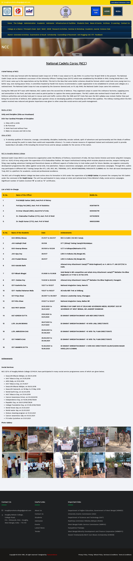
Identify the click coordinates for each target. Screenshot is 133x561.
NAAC (44, 29)
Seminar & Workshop (76, 29)
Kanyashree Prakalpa (76, 528)
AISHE (49, 29)
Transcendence (52, 554)
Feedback (99, 35)
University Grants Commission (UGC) (82, 514)
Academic (41, 23)
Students (38, 517)
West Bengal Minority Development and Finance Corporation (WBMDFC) (95, 531)
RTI (93, 35)
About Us (38, 510)
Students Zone (83, 23)
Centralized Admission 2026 (120, 2)
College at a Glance (15, 29)
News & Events (96, 23)
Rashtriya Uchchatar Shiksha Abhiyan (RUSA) (85, 521)
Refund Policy (98, 554)
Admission (50, 23)
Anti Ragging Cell (84, 35)
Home (10, 23)
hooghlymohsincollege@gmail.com (17, 2)
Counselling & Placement (66, 35)
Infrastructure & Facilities (66, 23)
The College (18, 23)
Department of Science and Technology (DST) (86, 517)
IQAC (39, 29)
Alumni (10, 35)
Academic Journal (92, 29)
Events (37, 524)
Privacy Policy (82, 554)
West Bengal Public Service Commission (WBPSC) (87, 524)
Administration (30, 23)
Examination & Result (38, 35)
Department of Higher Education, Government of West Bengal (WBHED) (95, 510)
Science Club (105, 29)
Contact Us (125, 23)
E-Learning (115, 23)
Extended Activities (21, 35)
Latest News (40, 528)
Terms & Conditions (125, 554)
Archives (106, 23)
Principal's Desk (30, 29)
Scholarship (51, 35)
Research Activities (59, 29)
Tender (37, 531)
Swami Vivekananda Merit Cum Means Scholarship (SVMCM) (91, 535)
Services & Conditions (111, 554)
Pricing (90, 554)
